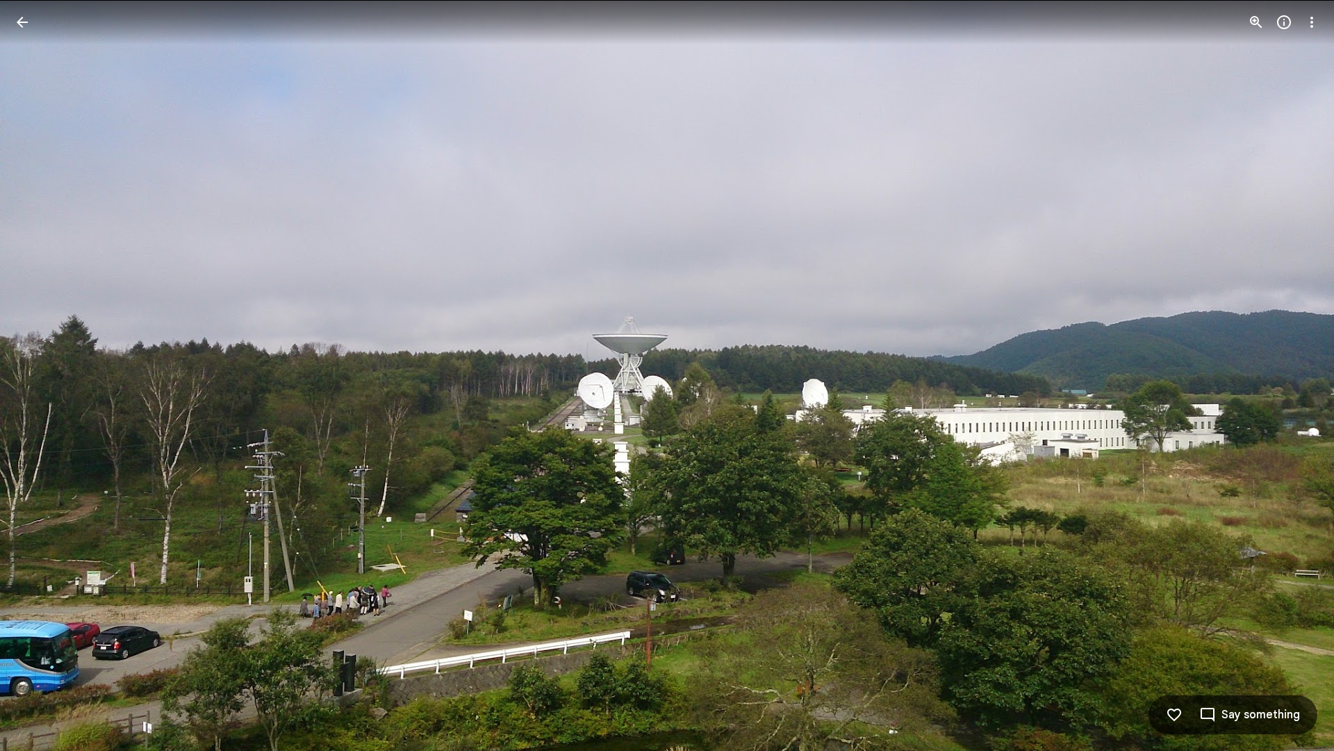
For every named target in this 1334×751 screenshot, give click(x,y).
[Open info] (1284, 22)
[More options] (1312, 22)
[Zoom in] (1256, 22)
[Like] (1174, 714)
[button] (1295, 375)
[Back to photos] (22, 22)
